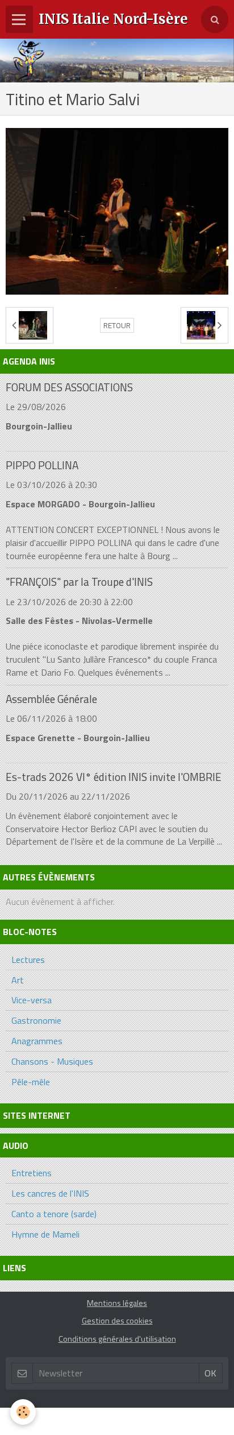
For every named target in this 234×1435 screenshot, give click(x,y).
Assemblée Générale (51, 698)
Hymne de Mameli (45, 1234)
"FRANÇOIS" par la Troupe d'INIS (79, 582)
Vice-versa (31, 1000)
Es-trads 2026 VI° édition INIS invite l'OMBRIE (114, 776)
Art (17, 980)
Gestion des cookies (117, 1320)
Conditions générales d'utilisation (117, 1339)
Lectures (28, 959)
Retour (117, 325)
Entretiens (31, 1173)
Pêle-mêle (30, 1082)
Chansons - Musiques (52, 1061)
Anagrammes (36, 1041)
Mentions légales (117, 1303)
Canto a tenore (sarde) (54, 1214)
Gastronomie (36, 1020)
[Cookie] (23, 1412)
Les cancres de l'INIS (50, 1193)
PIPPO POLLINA (42, 465)
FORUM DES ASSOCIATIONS (69, 387)
